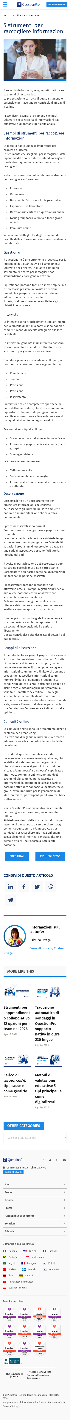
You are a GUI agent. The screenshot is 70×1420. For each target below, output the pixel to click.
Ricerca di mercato (27, 15)
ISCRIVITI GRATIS (56, 4)
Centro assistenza (17, 1167)
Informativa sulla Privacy (33, 1402)
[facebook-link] (43, 1160)
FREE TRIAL (17, 856)
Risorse (9, 1200)
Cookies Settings (11, 1406)
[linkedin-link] (57, 1160)
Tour (7, 1184)
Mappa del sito (10, 1402)
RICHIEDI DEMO (50, 856)
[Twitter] (37, 886)
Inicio (7, 15)
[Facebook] (23, 886)
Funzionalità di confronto (20, 1215)
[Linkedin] (10, 886)
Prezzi (8, 1208)
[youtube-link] (64, 1160)
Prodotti (9, 1192)
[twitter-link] (50, 1160)
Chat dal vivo (38, 1167)
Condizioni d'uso (56, 1402)
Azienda (9, 1231)
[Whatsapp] (50, 886)
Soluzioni (10, 1223)
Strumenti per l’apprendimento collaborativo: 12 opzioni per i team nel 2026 (17, 1018)
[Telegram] (10, 900)
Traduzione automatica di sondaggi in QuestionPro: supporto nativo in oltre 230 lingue (47, 1023)
